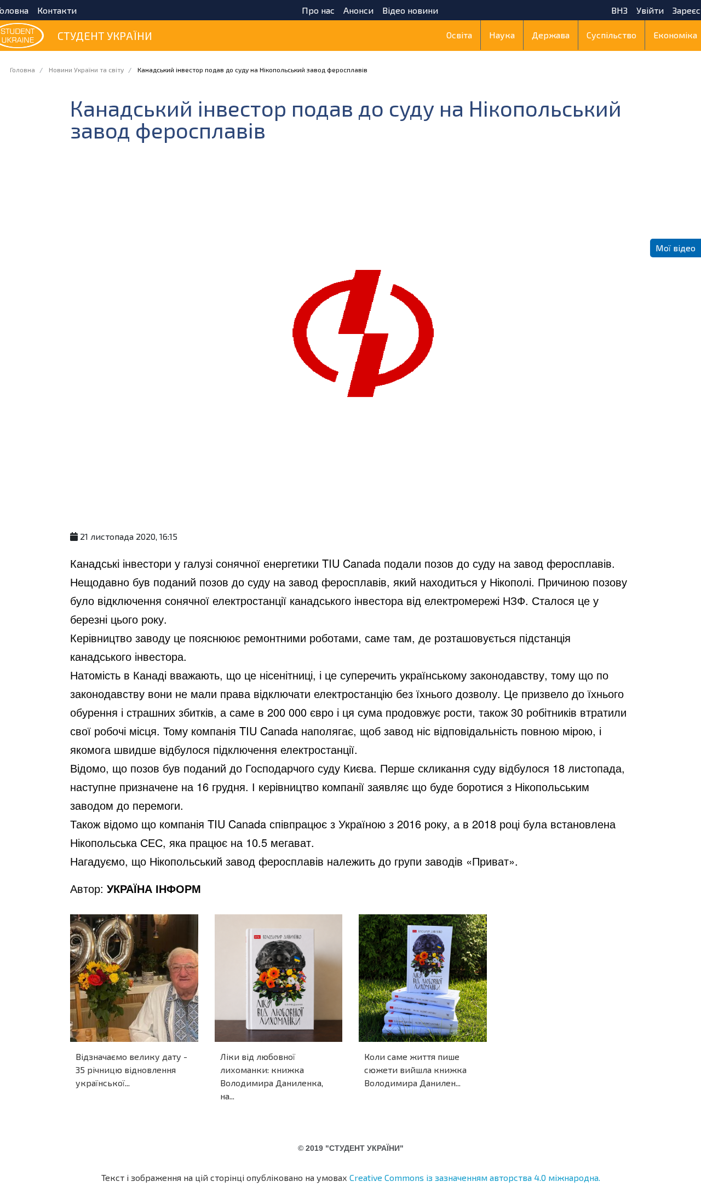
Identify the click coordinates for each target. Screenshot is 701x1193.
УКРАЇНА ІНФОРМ (154, 888)
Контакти (57, 10)
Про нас (318, 10)
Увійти (650, 10)
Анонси (358, 10)
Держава (551, 35)
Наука (502, 35)
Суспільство (611, 35)
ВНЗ (619, 10)
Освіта (459, 35)
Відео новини (410, 10)
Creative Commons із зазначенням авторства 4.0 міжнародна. (474, 1177)
